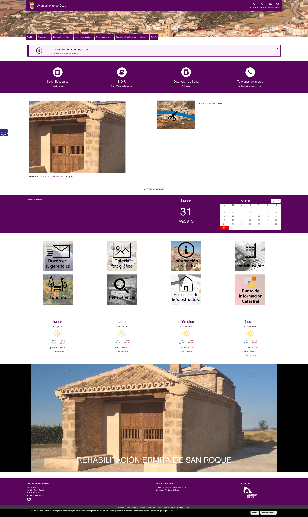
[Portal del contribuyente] (250, 255)
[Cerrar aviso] (278, 48)
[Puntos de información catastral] (250, 289)
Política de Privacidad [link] (166, 507)
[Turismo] (58, 289)
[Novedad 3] (156, 466)
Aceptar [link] (255, 513)
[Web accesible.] (3, 132)
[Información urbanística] (186, 255)
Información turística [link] (83, 37)
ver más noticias (154, 189)
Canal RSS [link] (270, 7)
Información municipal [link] (62, 37)
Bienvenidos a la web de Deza (210, 103)
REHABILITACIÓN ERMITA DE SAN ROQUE (51, 176)
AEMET (253, 355)
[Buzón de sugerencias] (58, 255)
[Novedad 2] (154, 466)
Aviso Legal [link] (131, 507)
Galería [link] (154, 37)
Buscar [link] (277, 7)
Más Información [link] (268, 513)
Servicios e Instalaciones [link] (126, 37)
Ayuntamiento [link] (43, 37)
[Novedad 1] (152, 467)
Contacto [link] (263, 7)
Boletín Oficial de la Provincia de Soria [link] (171, 487)
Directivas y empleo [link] (104, 37)
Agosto (245, 200)
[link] (51, 5)
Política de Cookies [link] (184, 507)
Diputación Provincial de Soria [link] (167, 490)
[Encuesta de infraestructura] (186, 289)
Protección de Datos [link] (147, 507)
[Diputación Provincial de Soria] (250, 492)
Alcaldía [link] (30, 37)
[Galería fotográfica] (122, 255)
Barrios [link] (143, 37)
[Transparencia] (122, 289)
